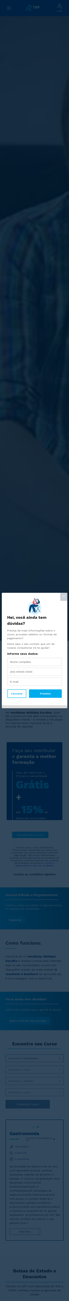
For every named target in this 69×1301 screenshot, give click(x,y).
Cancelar (17, 693)
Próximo (45, 693)
